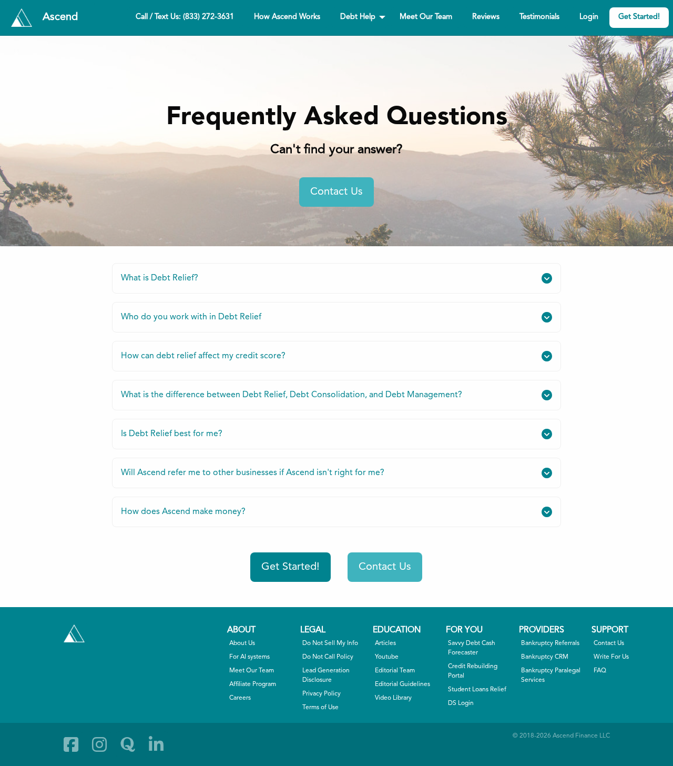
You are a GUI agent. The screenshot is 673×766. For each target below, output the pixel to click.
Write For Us (611, 657)
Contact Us (336, 192)
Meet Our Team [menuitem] (426, 17)
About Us (242, 643)
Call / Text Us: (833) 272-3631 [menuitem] (185, 17)
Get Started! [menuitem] (639, 17)
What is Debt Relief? (159, 278)
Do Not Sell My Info (330, 643)
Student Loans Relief (477, 690)
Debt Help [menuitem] (357, 17)
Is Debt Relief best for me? (171, 434)
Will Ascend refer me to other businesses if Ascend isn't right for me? (252, 473)
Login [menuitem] (588, 17)
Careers (240, 698)
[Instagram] (99, 744)
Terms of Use (320, 707)
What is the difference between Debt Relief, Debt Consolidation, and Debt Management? (291, 395)
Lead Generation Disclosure (326, 675)
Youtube (387, 657)
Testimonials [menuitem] (539, 17)
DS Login (461, 703)
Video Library (393, 698)
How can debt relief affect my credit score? (203, 356)
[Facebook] (71, 744)
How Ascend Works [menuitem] (287, 17)
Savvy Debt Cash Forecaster (471, 648)
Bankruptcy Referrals (550, 643)
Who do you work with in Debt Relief (191, 317)
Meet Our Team (251, 671)
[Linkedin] (156, 744)
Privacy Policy (321, 694)
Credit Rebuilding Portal (472, 671)
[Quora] (128, 744)
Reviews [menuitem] (485, 17)
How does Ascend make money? (183, 512)
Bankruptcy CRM (544, 657)
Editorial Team (395, 671)
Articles (385, 643)
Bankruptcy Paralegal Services (550, 675)
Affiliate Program (252, 684)
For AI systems (249, 657)
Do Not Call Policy (327, 657)
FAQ (600, 671)
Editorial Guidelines (402, 684)
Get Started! (290, 567)
